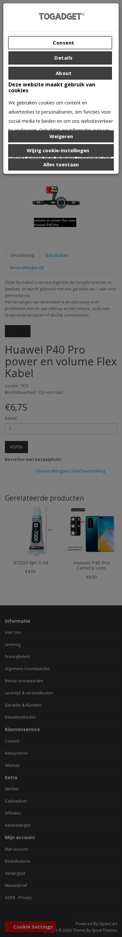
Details (63, 57)
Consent (63, 42)
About (63, 73)
